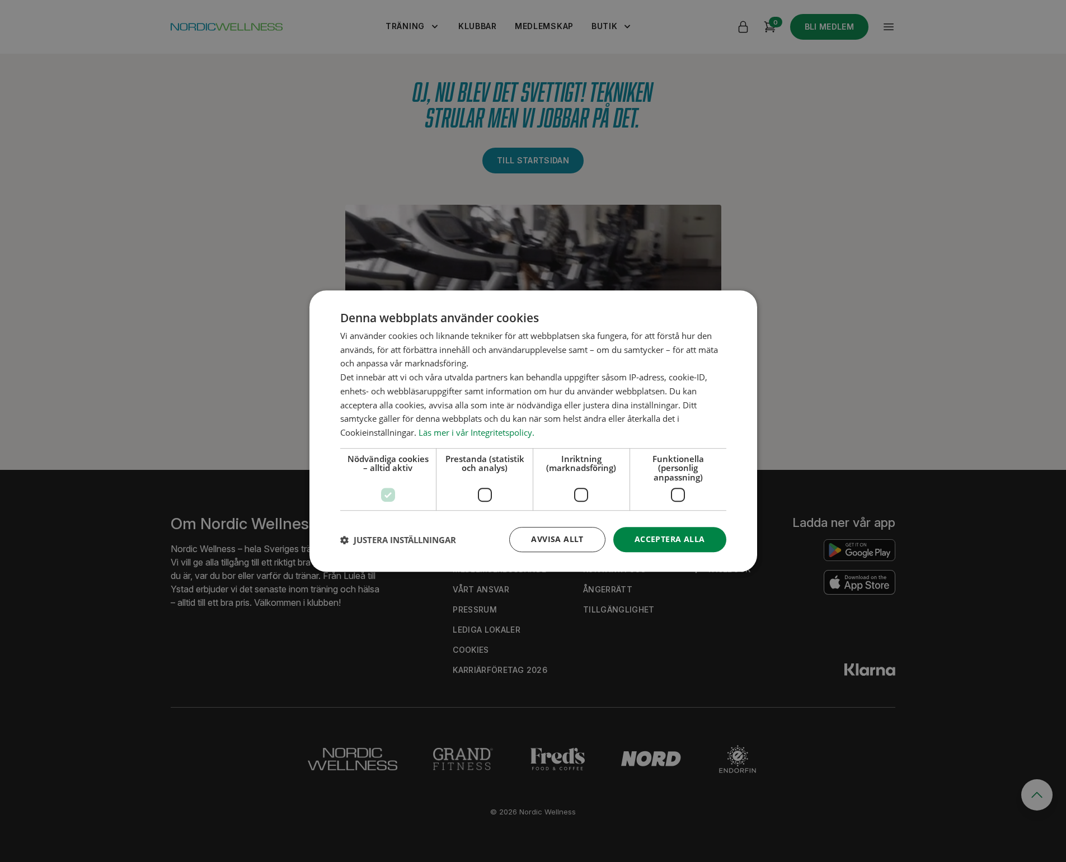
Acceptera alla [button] (670, 539)
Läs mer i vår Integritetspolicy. (476, 432)
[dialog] (533, 431)
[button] (398, 540)
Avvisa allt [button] (557, 539)
